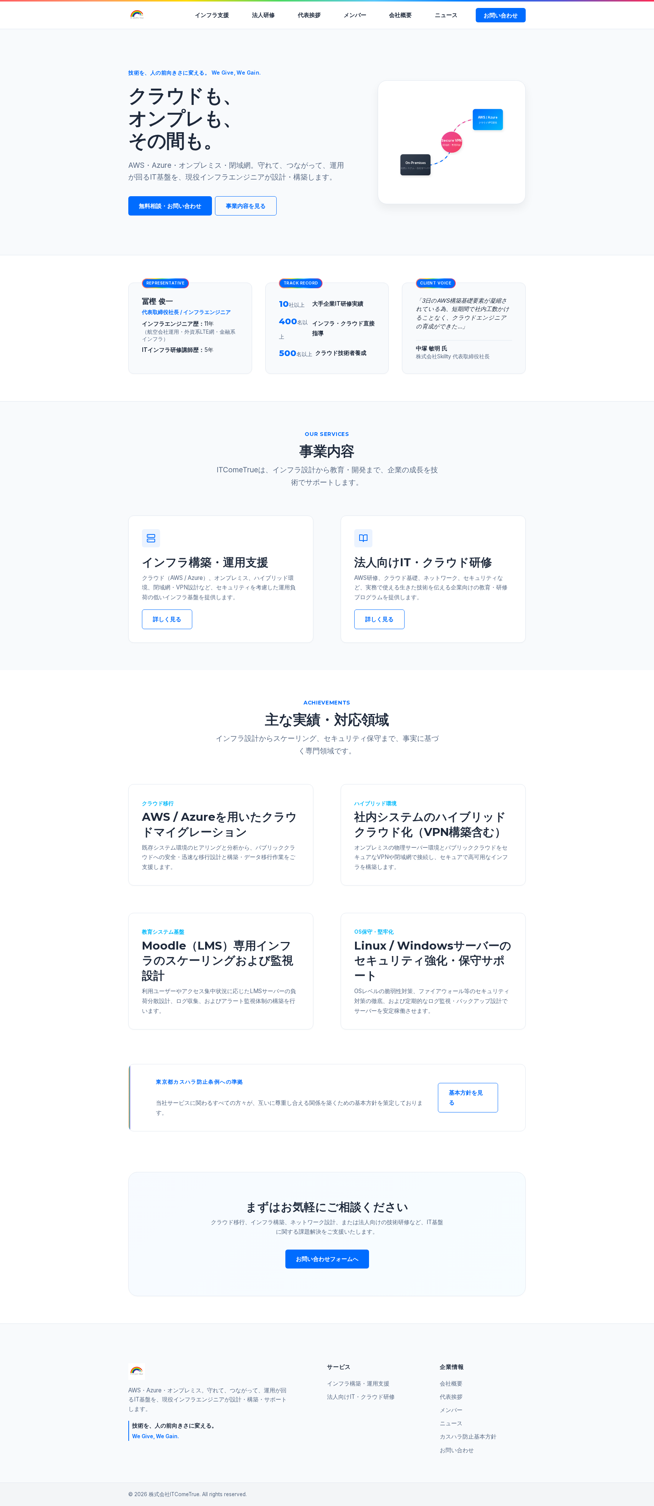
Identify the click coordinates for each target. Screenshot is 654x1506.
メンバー (355, 15)
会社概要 (400, 15)
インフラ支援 (212, 15)
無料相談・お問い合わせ (170, 205)
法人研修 (263, 15)
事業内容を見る (246, 205)
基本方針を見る (466, 1097)
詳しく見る (167, 619)
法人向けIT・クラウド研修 (361, 1396)
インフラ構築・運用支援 (358, 1383)
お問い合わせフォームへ (327, 1258)
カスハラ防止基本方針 (468, 1436)
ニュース (446, 15)
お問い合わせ (501, 15)
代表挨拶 (309, 15)
